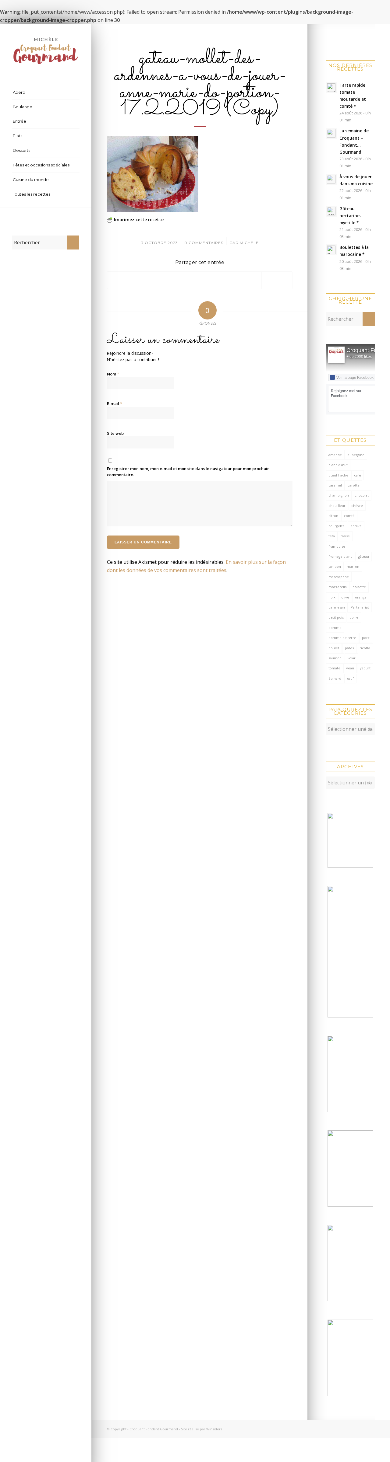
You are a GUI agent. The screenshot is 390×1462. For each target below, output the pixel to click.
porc (366, 637)
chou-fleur (337, 505)
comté (349, 515)
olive (345, 597)
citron (333, 515)
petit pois (336, 617)
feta (331, 536)
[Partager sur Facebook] (122, 280)
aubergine (356, 454)
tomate (334, 668)
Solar (351, 658)
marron (353, 566)
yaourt (365, 668)
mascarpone (338, 576)
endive (356, 526)
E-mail (114, 403)
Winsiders (214, 1429)
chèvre (357, 505)
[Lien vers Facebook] (23, 215)
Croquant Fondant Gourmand (153, 1429)
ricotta (365, 648)
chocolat (362, 495)
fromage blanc (340, 556)
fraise (345, 536)
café (357, 475)
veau (350, 668)
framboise (336, 546)
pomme (335, 627)
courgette (336, 526)
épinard (334, 678)
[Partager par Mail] (277, 280)
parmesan (336, 607)
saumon (335, 658)
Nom (113, 374)
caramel (335, 485)
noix (331, 597)
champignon (338, 495)
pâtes (349, 648)
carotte (354, 485)
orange (361, 597)
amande (335, 454)
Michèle (249, 242)
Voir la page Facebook (355, 377)
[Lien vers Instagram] (68, 215)
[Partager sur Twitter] (153, 280)
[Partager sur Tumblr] (246, 280)
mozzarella (337, 586)
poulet (333, 648)
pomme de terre (342, 637)
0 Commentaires (203, 242)
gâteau (363, 556)
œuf (350, 678)
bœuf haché (338, 475)
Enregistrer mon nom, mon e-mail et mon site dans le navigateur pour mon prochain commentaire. (188, 471)
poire (353, 617)
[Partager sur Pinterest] (215, 280)
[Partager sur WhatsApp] (184, 280)
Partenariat (360, 607)
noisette (359, 586)
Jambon (334, 566)
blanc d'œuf (338, 464)
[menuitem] (46, 92)
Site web (115, 433)
